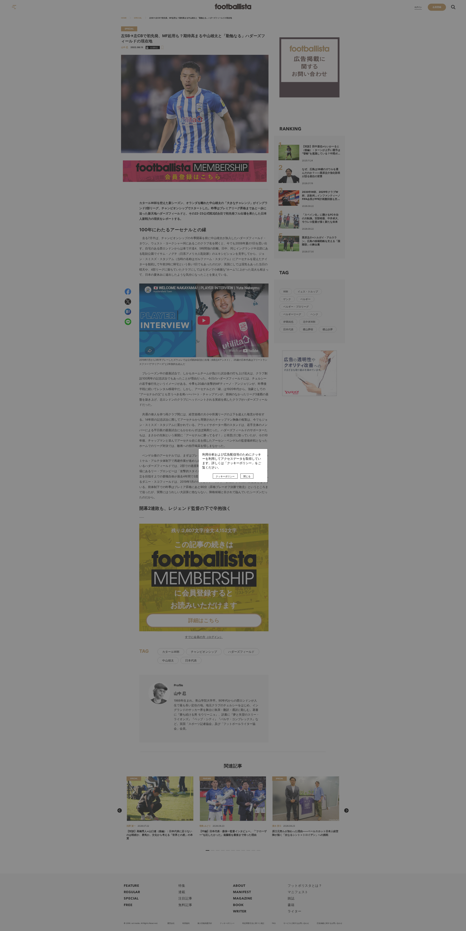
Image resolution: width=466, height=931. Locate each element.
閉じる (246, 476)
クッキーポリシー (225, 476)
